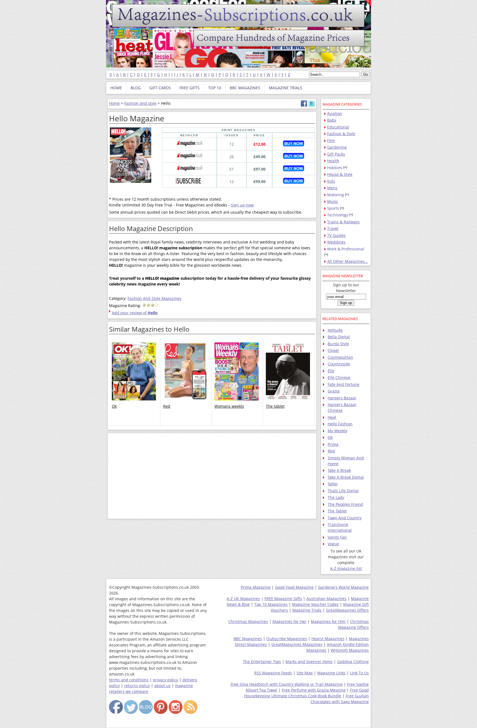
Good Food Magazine (294, 587)
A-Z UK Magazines (243, 598)
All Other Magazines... (347, 261)
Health (333, 160)
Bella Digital (339, 336)
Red (166, 406)
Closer (333, 350)
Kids (331, 181)
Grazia (334, 391)
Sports (333, 208)
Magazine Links (331, 672)
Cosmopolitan (340, 357)
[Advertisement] (212, 476)
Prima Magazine (256, 587)
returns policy (137, 685)
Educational (338, 127)
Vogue (333, 543)
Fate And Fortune (343, 384)
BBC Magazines (248, 638)
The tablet (275, 406)
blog (136, 87)
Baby (331, 120)
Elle (331, 370)
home (116, 87)
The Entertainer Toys (262, 661)
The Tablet (337, 511)
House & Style (340, 174)
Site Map (304, 672)
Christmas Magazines (248, 621)
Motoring (335, 194)
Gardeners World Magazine (343, 587)
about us (162, 685)
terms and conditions (129, 679)
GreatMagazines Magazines (296, 644)
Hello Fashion (340, 423)
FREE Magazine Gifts (283, 598)
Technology (337, 215)
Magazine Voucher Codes (315, 604)
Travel (332, 228)
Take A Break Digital (346, 477)
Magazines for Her (289, 621)
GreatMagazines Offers (347, 610)
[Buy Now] (293, 145)
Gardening (337, 147)
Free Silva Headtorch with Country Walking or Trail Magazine (286, 684)
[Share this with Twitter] (311, 105)
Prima (333, 444)
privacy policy (165, 679)
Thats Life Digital (343, 490)
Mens (332, 187)
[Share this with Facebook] (304, 105)
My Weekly (337, 430)
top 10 (214, 87)
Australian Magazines (326, 598)
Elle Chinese (339, 377)
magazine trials (285, 87)
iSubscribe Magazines (286, 638)
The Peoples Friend (345, 504)
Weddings (336, 242)
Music (332, 201)
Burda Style (338, 343)
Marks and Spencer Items (309, 661)
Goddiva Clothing (353, 661)
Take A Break (339, 470)
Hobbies (334, 167)
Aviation (334, 113)
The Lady (336, 497)
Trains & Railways (343, 221)
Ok (114, 406)
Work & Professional (345, 249)
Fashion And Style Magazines (154, 298)
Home (114, 103)
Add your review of (135, 312)
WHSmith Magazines (350, 650)
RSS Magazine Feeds (273, 672)
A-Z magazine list (346, 568)
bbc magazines (245, 87)
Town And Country (345, 517)
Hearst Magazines (327, 638)
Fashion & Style (341, 133)
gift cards (160, 87)
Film (331, 140)
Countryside (339, 363)
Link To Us (359, 672)
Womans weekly (229, 406)
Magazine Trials (307, 610)
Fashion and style (140, 103)
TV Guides (336, 235)
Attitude (335, 330)
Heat (332, 417)
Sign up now (242, 205)
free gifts (189, 87)
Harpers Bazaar (342, 397)
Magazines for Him (328, 621)
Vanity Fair (337, 537)
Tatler (333, 483)
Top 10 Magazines (271, 604)
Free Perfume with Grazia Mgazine (314, 690)
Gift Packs (336, 154)
